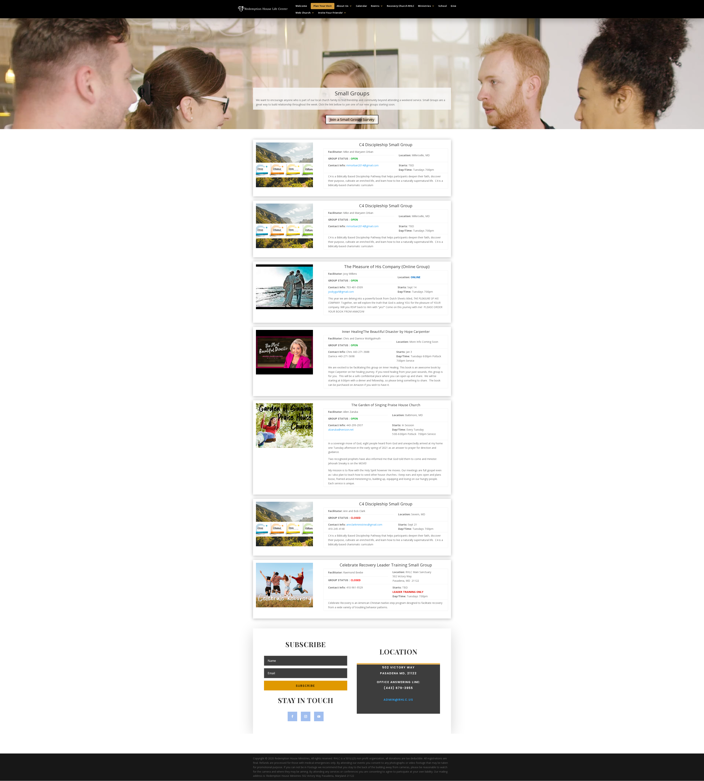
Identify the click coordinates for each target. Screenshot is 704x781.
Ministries (424, 6)
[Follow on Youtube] (319, 716)
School (442, 6)
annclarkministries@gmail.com (364, 524)
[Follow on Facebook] (292, 716)
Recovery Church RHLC (400, 6)
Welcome (301, 6)
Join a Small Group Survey (352, 119)
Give (453, 6)
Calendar (361, 6)
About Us (342, 6)
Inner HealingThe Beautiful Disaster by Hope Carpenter (386, 332)
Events (375, 6)
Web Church (303, 12)
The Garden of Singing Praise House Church (385, 405)
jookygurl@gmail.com (341, 291)
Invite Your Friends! (330, 12)
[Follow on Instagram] (305, 716)
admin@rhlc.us (398, 700)
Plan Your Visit (323, 6)
